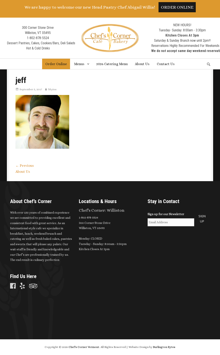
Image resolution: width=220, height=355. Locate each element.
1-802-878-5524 (38, 38)
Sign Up (202, 218)
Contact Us (166, 64)
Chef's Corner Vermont (84, 347)
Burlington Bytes (164, 347)
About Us (142, 64)
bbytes (52, 89)
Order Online (177, 7)
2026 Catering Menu (112, 64)
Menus (79, 64)
